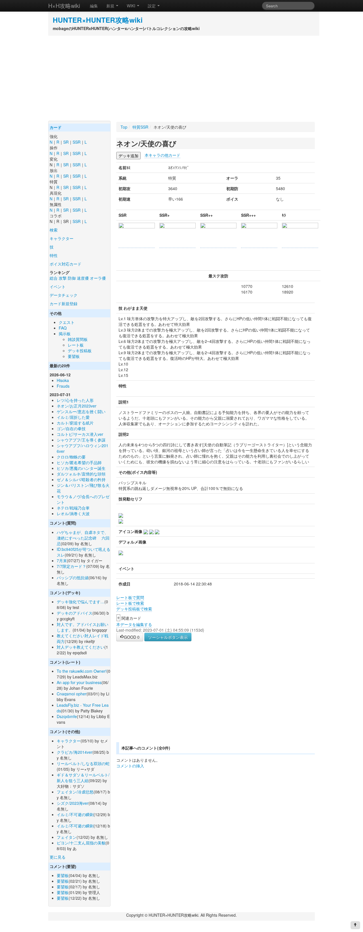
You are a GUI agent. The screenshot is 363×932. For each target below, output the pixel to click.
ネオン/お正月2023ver (76, 406)
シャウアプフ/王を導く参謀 (81, 440)
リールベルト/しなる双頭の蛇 (83, 763)
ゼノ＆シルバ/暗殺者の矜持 (81, 479)
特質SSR (140, 127)
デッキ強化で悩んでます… (80, 601)
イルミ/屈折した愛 (73, 417)
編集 (94, 6)
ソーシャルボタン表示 (168, 637)
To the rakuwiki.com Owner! (82, 671)
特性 (54, 255)
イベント (58, 286)
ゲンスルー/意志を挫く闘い (81, 411)
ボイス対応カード (65, 264)
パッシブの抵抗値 (72, 577)
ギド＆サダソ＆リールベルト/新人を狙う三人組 (83, 777)
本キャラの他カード (162, 155)
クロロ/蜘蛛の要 (71, 457)
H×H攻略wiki (64, 5)
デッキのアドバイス (74, 613)
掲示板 (65, 333)
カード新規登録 (63, 303)
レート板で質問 (130, 597)
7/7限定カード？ (71, 566)
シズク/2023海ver (72, 803)
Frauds (63, 386)
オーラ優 (98, 278)
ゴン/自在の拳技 (71, 428)
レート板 (76, 345)
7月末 (62, 560)
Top (124, 127)
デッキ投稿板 (80, 350)
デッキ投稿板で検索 (134, 609)
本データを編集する (134, 624)
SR (66, 142)
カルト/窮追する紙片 (75, 423)
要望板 (74, 356)
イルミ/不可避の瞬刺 (75, 814)
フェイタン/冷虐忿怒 (75, 792)
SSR (77, 142)
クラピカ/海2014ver (74, 752)
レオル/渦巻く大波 (73, 513)
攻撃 (63, 278)
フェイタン (67, 837)
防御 (72, 278)
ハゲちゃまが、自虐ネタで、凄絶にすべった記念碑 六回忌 (83, 537)
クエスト (67, 322)
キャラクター (61, 238)
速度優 (83, 278)
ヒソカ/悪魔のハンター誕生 (81, 468)
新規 (110, 6)
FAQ (63, 328)
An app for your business (79, 682)
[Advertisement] (181, 78)
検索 (54, 230)
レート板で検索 (130, 603)
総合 (54, 278)
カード (56, 127)
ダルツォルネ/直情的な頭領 (81, 474)
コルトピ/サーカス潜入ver (80, 434)
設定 (152, 6)
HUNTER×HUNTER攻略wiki (98, 20)
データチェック (63, 295)
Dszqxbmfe (67, 716)
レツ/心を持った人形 (75, 400)
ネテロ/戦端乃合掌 (73, 508)
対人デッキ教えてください (80, 647)
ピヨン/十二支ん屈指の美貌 (81, 843)
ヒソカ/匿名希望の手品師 (79, 462)
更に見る (58, 857)
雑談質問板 (78, 339)
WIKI (131, 6)
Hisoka (63, 380)
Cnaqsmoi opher (71, 694)
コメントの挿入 (130, 765)
